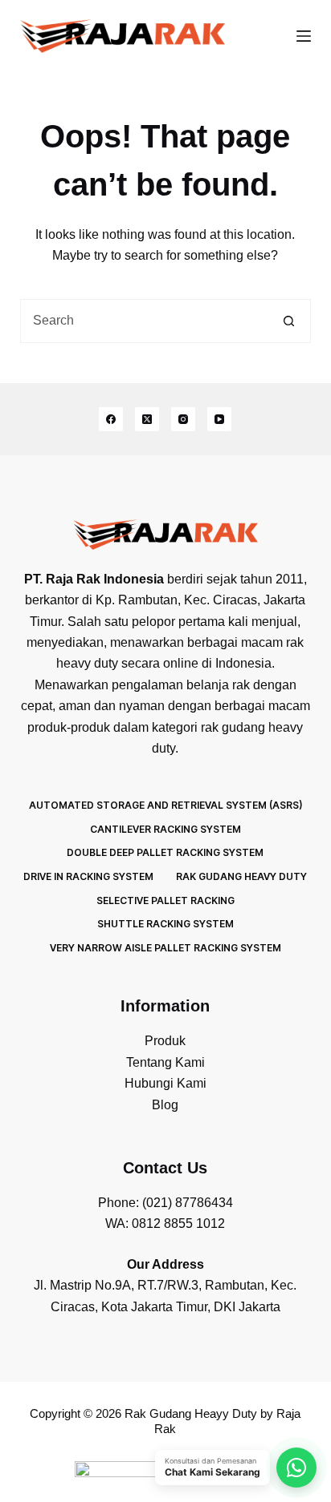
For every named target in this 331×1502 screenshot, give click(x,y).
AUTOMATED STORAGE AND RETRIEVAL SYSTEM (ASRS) (165, 805)
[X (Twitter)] (147, 419)
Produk (165, 1041)
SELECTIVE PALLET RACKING (165, 900)
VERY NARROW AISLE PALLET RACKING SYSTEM (165, 948)
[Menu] (303, 36)
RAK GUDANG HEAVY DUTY (241, 876)
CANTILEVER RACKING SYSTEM (165, 829)
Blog (165, 1105)
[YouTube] (219, 419)
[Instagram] (183, 419)
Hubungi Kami (165, 1083)
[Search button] (289, 321)
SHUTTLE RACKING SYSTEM (165, 924)
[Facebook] (111, 419)
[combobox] (144, 321)
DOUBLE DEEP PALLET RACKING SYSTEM (165, 852)
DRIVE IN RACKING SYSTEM (88, 876)
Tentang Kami (165, 1062)
